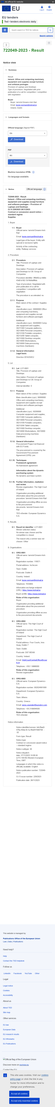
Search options (46, 36)
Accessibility (8, 995)
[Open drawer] (6, 45)
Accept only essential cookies (24, 1101)
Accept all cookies (19, 1094)
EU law (6, 1025)
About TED (7, 1008)
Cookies (6, 990)
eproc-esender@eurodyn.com (34, 705)
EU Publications (9, 1044)
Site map (6, 1012)
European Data (9, 1030)
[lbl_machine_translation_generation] (33, 172)
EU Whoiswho (8, 1039)
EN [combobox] (11, 133)
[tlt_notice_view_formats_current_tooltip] (44, 189)
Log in (42, 10)
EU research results (11, 1034)
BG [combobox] (11, 155)
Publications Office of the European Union (21, 939)
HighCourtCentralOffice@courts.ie (31, 661)
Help (5, 956)
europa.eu (24, 1065)
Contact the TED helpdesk (13, 961)
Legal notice (8, 986)
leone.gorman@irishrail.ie (26, 105)
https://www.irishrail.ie (31, 590)
